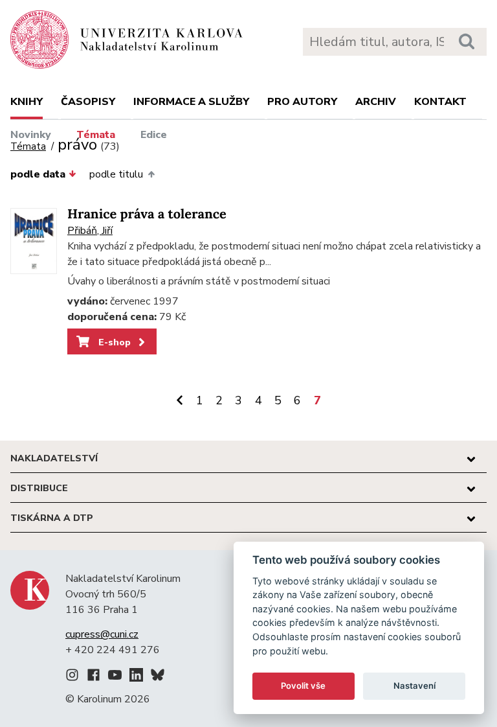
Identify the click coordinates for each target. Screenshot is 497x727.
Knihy (26, 102)
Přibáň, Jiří (90, 231)
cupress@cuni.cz (101, 634)
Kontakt (440, 102)
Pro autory (302, 102)
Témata (95, 135)
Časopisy (88, 102)
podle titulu (116, 174)
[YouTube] (115, 677)
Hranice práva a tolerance (146, 214)
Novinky (30, 135)
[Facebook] (93, 677)
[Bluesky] (157, 677)
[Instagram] (72, 677)
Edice (153, 135)
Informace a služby (191, 102)
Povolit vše (303, 685)
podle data (37, 174)
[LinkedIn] (136, 677)
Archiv (375, 102)
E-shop (113, 342)
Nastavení (414, 685)
